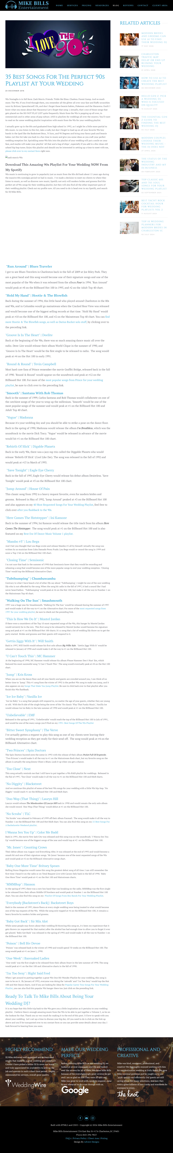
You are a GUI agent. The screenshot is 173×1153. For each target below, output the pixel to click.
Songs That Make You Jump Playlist (41, 685)
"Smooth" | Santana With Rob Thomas (34, 393)
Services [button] (72, 5)
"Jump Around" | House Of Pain (27, 488)
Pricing (87, 5)
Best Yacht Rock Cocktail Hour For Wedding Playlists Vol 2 (153, 205)
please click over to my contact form (22, 151)
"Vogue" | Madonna (19, 417)
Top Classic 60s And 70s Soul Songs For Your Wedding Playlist (154, 184)
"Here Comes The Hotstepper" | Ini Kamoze (36, 518)
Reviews (128, 5)
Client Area (160, 5)
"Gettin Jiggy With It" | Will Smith (29, 641)
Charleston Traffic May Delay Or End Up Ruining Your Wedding (153, 60)
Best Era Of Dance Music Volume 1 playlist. (48, 533)
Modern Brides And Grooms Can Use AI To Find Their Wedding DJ (154, 38)
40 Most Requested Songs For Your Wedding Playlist (63, 504)
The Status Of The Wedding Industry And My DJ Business (154, 163)
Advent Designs (91, 1141)
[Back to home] (27, 5)
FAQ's (68, 1138)
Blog (116, 5)
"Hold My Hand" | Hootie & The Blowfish (36, 295)
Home (59, 5)
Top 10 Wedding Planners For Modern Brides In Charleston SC (154, 226)
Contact (143, 5)
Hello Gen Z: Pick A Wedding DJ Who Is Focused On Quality (154, 101)
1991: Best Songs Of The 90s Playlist (76, 722)
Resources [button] (102, 5)
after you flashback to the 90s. (34, 510)
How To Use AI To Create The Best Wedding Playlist (154, 81)
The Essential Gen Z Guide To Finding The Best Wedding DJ (154, 121)
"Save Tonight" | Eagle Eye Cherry (30, 470)
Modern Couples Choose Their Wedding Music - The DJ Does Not (154, 142)
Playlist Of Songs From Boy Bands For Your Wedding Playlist (74, 895)
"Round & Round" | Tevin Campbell (31, 364)
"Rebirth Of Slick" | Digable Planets (30, 446)
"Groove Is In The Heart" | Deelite (29, 335)
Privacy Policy (79, 1138)
